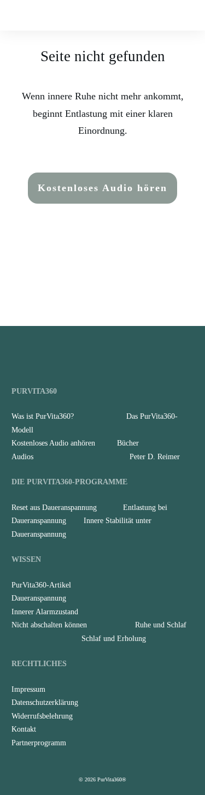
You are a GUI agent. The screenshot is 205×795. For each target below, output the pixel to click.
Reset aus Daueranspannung (54, 507)
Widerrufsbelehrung (42, 716)
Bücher (128, 443)
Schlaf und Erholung (113, 638)
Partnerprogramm (38, 743)
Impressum (28, 689)
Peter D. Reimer (155, 457)
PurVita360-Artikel (41, 585)
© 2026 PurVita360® (102, 779)
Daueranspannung (38, 598)
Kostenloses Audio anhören (53, 443)
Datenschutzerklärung (44, 702)
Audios (22, 457)
